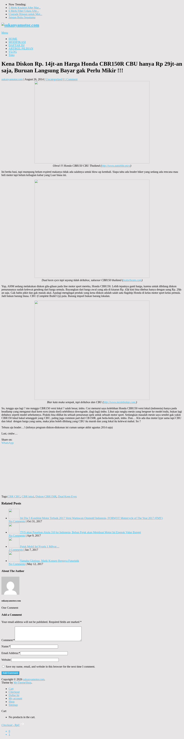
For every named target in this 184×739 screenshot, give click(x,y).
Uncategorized (54, 79)
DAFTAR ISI (16, 45)
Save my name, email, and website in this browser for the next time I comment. (50, 666)
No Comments (17, 521)
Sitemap (13, 704)
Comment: (8, 640)
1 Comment (70, 79)
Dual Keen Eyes (67, 496)
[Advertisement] (92, 470)
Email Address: (10, 653)
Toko (12, 55)
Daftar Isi (14, 695)
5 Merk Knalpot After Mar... (25, 7)
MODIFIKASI (17, 42)
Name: (5, 646)
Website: (6, 659)
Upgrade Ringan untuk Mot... (25, 14)
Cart (11, 688)
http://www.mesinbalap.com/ (120, 402)
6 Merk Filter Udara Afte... (24, 10)
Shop (12, 701)
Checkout (14, 691)
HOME (13, 38)
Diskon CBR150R (46, 496)
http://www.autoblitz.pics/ (116, 165)
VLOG (13, 51)
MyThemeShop (22, 682)
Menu (4, 32)
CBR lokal (28, 496)
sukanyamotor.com (12, 79)
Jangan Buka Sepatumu (22, 17)
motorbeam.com (132, 280)
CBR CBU (14, 496)
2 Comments (16, 549)
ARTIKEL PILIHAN (21, 48)
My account (15, 698)
